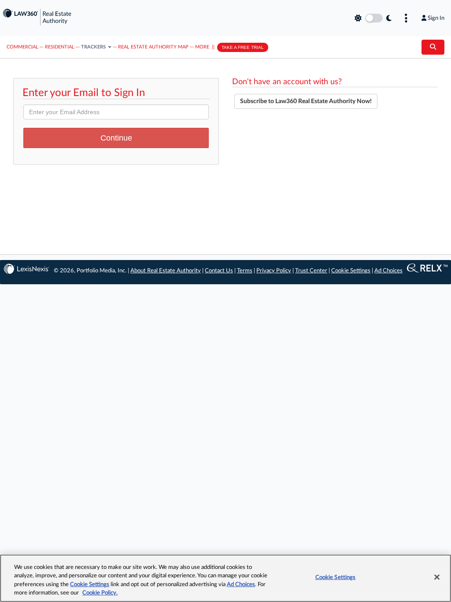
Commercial (22, 47)
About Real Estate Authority (165, 271)
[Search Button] (432, 47)
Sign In (436, 18)
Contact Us (219, 271)
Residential (59, 47)
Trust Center (311, 271)
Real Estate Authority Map (153, 47)
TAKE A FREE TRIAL (243, 47)
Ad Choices (388, 271)
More (202, 47)
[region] (225, 578)
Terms (244, 271)
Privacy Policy (273, 271)
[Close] (437, 577)
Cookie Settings (350, 271)
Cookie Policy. (100, 593)
